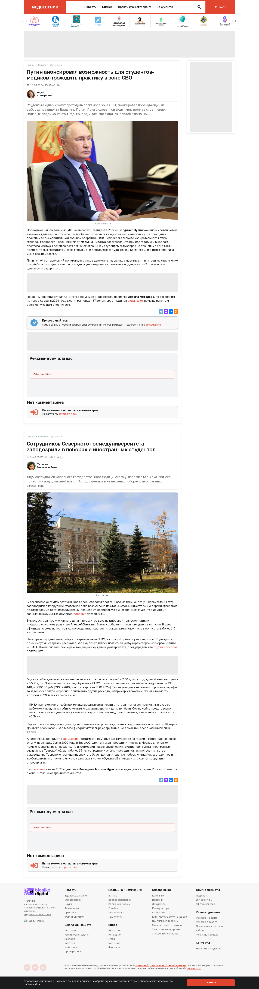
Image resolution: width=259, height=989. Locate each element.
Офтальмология (205, 903)
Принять (211, 982)
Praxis (112, 938)
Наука (68, 903)
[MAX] (166, 311)
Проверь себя (73, 951)
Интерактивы (204, 899)
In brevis (69, 943)
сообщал (39, 769)
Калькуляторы (160, 908)
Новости (90, 7)
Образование (56, 65)
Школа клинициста (77, 925)
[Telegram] (161, 311)
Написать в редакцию (209, 948)
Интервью (114, 934)
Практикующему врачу (134, 7)
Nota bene (70, 947)
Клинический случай (76, 934)
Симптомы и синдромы (166, 929)
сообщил (80, 614)
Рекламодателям (208, 912)
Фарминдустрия (74, 916)
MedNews (114, 943)
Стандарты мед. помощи (167, 925)
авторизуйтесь (67, 413)
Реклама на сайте (207, 918)
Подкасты (202, 896)
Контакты (203, 943)
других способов (166, 647)
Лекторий (70, 938)
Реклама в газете (206, 921)
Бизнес (107, 7)
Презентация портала (209, 926)
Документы (164, 7)
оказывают (135, 300)
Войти (222, 6)
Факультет (115, 947)
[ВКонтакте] (171, 311)
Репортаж (114, 930)
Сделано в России (119, 903)
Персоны (157, 899)
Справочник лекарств (165, 933)
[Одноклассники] (176, 311)
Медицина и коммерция (125, 890)
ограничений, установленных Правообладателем (161, 965)
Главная (31, 65)
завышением (71, 738)
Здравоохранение (75, 896)
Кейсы (200, 930)
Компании (158, 896)
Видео (112, 925)
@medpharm (153, 324)
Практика (70, 912)
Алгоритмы (158, 912)
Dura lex (113, 908)
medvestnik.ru (194, 968)
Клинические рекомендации (169, 916)
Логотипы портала (207, 934)
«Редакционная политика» (37, 914)
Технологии (71, 908)
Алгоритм (70, 930)
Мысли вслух (116, 912)
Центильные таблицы (165, 920)
